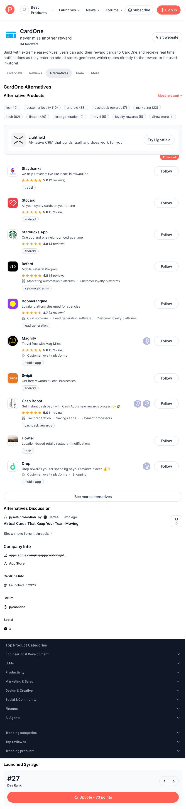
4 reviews (57, 244)
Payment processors (96, 418)
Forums (112, 10)
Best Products (39, 10)
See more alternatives (93, 496)
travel (99, 116)
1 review (56, 212)
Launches (67, 10)
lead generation (69, 116)
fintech (37, 116)
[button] (95, 73)
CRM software (37, 318)
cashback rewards (111, 107)
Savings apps (66, 418)
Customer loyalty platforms (100, 281)
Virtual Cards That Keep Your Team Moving (41, 523)
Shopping (79, 474)
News (91, 10)
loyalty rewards (129, 116)
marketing (147, 107)
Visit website (167, 37)
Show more (160, 116)
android (76, 107)
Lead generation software (72, 318)
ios (11, 107)
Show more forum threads (26, 533)
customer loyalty (42, 107)
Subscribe (141, 10)
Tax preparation (39, 418)
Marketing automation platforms (51, 281)
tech (13, 116)
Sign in (171, 10)
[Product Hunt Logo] (10, 10)
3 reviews (57, 313)
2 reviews (57, 180)
